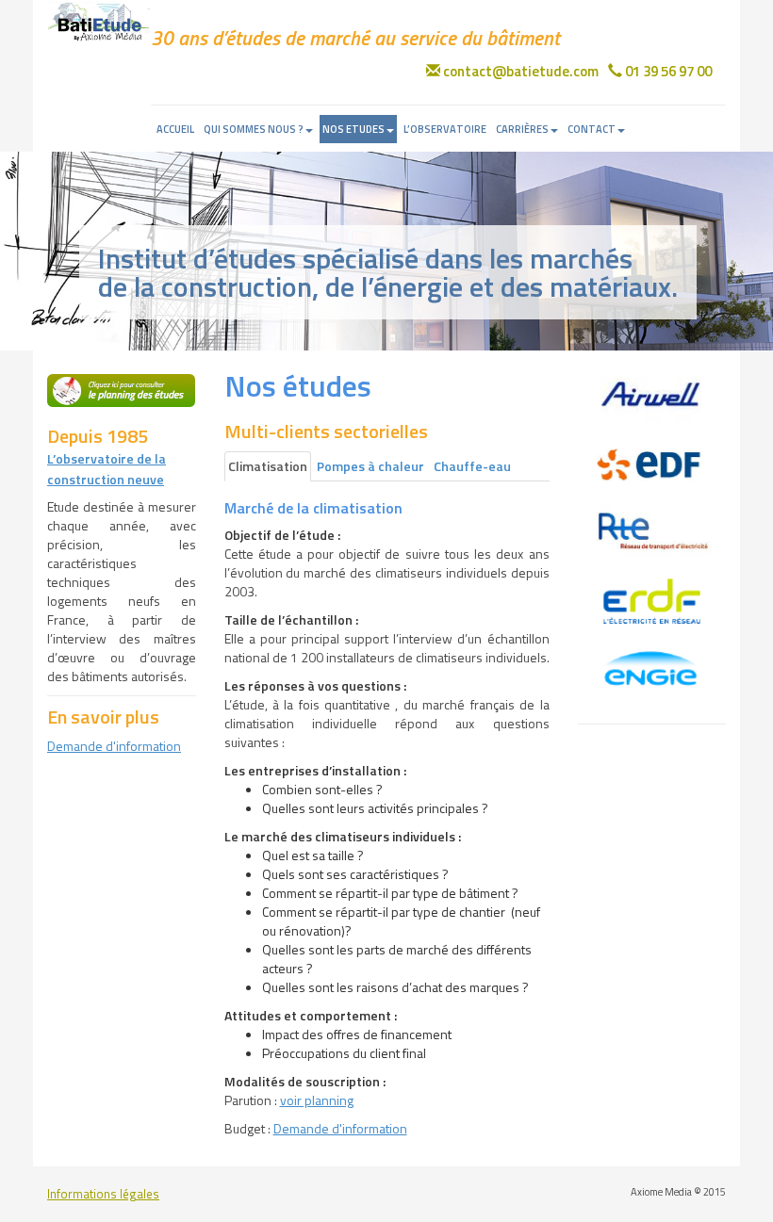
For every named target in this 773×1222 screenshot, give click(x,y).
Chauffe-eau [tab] (472, 466)
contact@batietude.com (519, 71)
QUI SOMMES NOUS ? (254, 129)
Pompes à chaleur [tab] (370, 466)
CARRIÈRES (522, 129)
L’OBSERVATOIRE (444, 129)
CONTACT (591, 129)
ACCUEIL (175, 129)
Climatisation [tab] (267, 466)
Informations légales (103, 1194)
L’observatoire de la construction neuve (106, 468)
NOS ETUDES (353, 129)
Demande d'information (114, 746)
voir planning (317, 1100)
